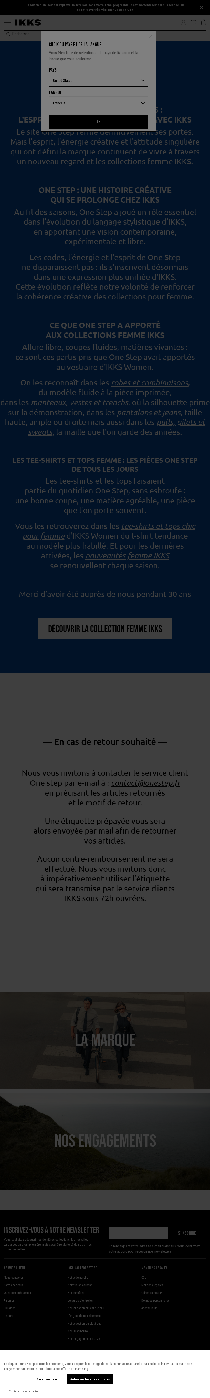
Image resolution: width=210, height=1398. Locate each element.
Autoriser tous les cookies (90, 1379)
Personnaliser (47, 1379)
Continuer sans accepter (23, 1391)
